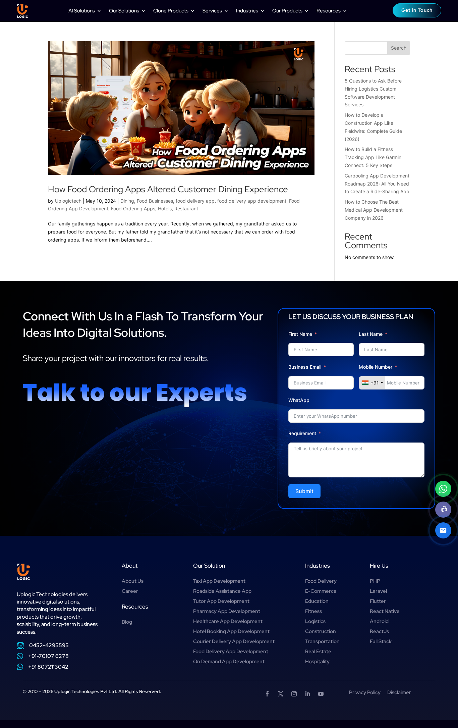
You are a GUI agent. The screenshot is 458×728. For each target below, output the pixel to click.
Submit (304, 491)
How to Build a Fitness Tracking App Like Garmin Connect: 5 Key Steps (373, 157)
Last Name (371, 334)
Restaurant (186, 208)
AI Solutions (81, 10)
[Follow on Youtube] (321, 693)
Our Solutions (124, 10)
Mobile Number (376, 367)
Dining (127, 201)
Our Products (287, 10)
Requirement (302, 433)
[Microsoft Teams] (443, 510)
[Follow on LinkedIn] (307, 693)
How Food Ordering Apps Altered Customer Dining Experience (168, 189)
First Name (300, 334)
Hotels (165, 208)
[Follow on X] (280, 693)
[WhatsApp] (443, 489)
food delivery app (195, 201)
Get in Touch (417, 10)
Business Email (304, 367)
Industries (247, 10)
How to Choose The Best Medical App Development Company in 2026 (374, 210)
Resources (329, 10)
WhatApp (298, 400)
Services (212, 10)
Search (398, 48)
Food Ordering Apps (133, 208)
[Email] (443, 530)
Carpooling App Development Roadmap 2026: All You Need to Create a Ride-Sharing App (377, 184)
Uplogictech (68, 201)
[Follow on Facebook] (267, 693)
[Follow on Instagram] (294, 693)
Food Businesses (155, 201)
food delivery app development (251, 201)
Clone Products (170, 10)
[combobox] (372, 382)
